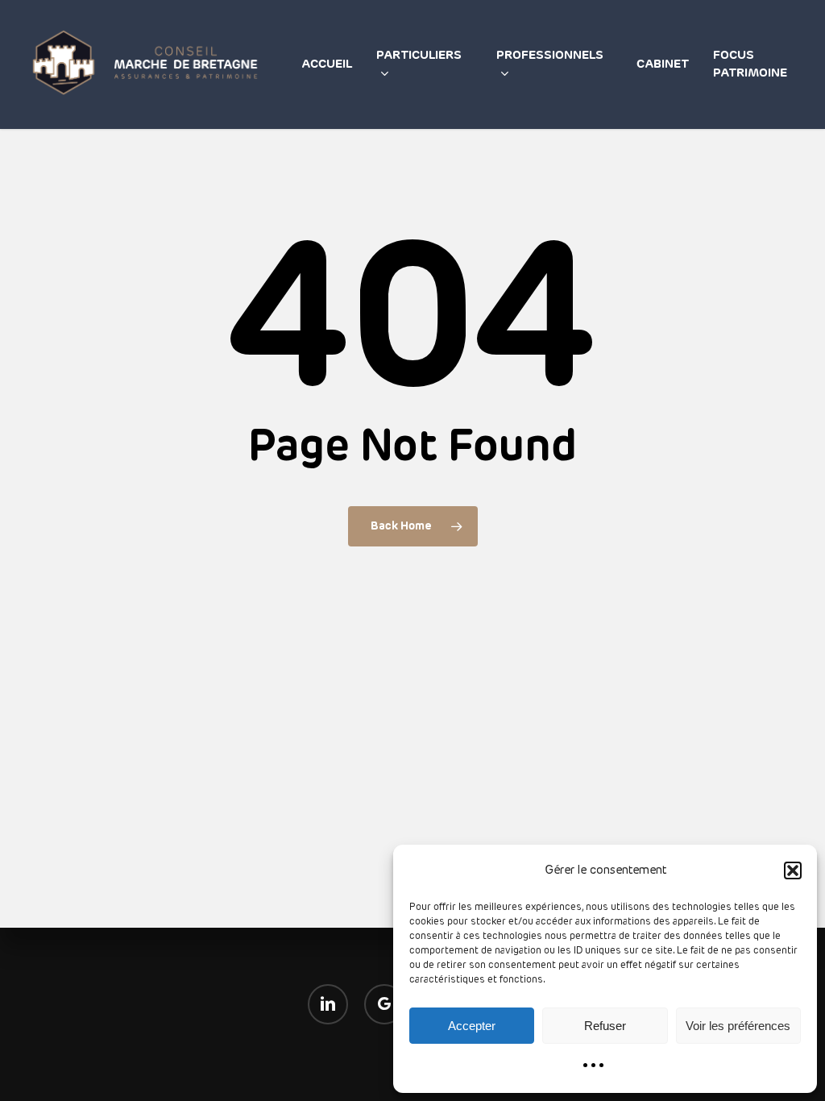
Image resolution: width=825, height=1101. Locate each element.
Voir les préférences (738, 1025)
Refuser (605, 1025)
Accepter (471, 1025)
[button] (793, 870)
